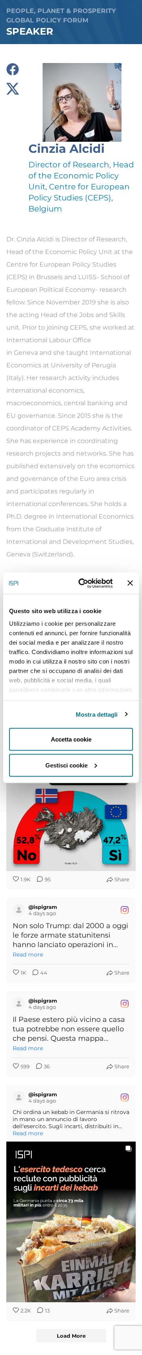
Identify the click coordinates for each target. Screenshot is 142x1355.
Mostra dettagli (97, 714)
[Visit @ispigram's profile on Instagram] (19, 910)
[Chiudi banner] (130, 583)
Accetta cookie (71, 739)
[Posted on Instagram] (124, 910)
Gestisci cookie (66, 765)
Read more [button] (28, 954)
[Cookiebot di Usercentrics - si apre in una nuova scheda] (83, 583)
